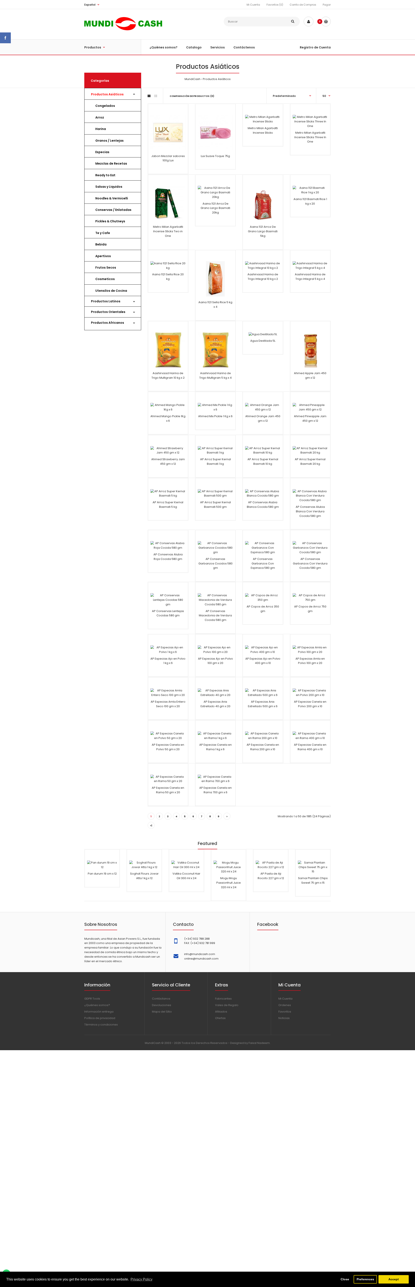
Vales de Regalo (226, 1005)
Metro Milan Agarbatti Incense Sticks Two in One (168, 231)
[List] (155, 96)
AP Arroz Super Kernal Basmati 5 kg (168, 504)
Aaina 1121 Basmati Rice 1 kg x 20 (310, 201)
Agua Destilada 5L (262, 341)
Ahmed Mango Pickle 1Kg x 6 (167, 418)
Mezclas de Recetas (111, 163)
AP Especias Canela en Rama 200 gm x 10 (263, 747)
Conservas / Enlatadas (113, 210)
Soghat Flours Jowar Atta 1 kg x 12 (144, 876)
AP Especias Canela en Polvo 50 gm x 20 (168, 747)
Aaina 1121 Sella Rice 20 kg (168, 276)
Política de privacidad (99, 1018)
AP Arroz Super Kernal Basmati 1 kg (215, 461)
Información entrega (98, 1012)
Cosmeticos (105, 279)
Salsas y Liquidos (108, 186)
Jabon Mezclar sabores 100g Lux (168, 158)
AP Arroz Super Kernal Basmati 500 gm (215, 504)
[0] (326, 21)
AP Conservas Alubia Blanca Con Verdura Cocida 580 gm (310, 511)
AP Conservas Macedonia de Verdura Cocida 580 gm (215, 615)
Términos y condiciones (101, 1025)
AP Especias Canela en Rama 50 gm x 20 (168, 790)
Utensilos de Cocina (111, 290)
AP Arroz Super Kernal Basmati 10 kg (262, 461)
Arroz (99, 117)
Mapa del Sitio (162, 1012)
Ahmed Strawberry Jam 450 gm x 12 (168, 461)
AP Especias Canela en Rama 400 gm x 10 (310, 747)
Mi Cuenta (253, 4)
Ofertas (220, 1018)
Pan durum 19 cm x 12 (102, 874)
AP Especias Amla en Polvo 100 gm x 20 (310, 661)
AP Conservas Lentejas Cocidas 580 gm (168, 613)
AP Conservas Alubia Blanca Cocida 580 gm (263, 504)
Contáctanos (161, 999)
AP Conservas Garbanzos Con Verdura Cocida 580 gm (310, 563)
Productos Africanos (107, 323)
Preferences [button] (365, 1279)
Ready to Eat (105, 175)
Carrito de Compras (303, 4)
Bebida (101, 244)
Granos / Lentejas (109, 140)
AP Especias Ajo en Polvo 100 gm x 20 (215, 661)
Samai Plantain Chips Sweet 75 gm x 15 (313, 880)
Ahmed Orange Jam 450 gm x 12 (262, 418)
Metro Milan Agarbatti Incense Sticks (263, 130)
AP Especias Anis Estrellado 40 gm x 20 (215, 704)
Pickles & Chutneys (110, 221)
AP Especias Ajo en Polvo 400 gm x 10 (262, 661)
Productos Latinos (105, 301)
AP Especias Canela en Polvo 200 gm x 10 (310, 704)
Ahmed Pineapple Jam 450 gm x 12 (310, 418)
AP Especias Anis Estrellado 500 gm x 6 (263, 704)
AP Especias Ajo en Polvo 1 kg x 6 (167, 661)
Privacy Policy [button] (141, 1279)
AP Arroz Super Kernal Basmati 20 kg (310, 461)
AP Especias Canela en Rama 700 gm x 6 (215, 790)
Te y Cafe (102, 233)
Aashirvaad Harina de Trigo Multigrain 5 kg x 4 (215, 375)
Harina (100, 129)
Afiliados (221, 1012)
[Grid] (149, 96)
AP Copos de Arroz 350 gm (263, 608)
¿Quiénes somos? (97, 1005)
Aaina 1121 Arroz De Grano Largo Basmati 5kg (263, 231)
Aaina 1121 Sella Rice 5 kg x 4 (215, 304)
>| (151, 825)
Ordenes (284, 1005)
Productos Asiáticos (217, 79)
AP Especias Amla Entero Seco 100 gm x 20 (168, 704)
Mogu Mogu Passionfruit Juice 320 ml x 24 (228, 882)
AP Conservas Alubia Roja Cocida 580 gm (168, 556)
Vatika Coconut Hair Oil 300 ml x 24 (186, 876)
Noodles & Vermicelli (111, 198)
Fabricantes (223, 999)
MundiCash (192, 79)
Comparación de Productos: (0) (192, 96)
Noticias (284, 1018)
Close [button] (345, 1279)
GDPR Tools (92, 999)
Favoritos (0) (275, 4)
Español (90, 4)
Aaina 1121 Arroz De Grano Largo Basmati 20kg (215, 208)
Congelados (105, 106)
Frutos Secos (105, 267)
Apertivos (103, 256)
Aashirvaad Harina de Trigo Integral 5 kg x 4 (310, 276)
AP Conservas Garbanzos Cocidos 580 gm (215, 563)
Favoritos (284, 1012)
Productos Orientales (108, 312)
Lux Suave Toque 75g (215, 156)
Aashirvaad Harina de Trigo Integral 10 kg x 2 (262, 276)
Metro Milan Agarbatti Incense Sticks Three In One (310, 137)
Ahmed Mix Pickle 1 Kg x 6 (215, 416)
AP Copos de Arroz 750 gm (310, 608)
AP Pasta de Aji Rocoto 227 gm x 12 (271, 876)
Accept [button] (393, 1279)
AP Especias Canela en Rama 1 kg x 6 (215, 747)
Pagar (327, 4)
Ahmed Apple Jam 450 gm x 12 (310, 375)
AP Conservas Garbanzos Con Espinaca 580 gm (263, 563)
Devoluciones (161, 1005)
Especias (102, 152)
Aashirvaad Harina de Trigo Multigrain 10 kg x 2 (168, 375)
